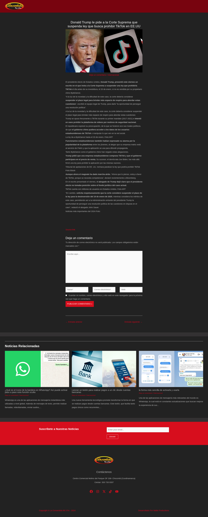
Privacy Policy (196, 6)
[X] (104, 491)
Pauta (183, 6)
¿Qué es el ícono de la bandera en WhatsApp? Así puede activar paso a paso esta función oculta (36, 391)
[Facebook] (91, 491)
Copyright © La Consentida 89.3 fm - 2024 (57, 510)
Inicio (147, 6)
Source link (70, 230)
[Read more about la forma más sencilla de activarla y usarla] (171, 369)
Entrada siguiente (133, 322)
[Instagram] (97, 491)
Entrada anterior (74, 322)
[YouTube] (116, 491)
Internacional (113, 75)
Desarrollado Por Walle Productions (153, 510)
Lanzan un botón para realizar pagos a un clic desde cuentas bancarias (101, 391)
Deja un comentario (97, 75)
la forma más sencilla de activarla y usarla (159, 390)
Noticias (157, 6)
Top (166, 6)
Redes (174, 6)
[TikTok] (110, 491)
